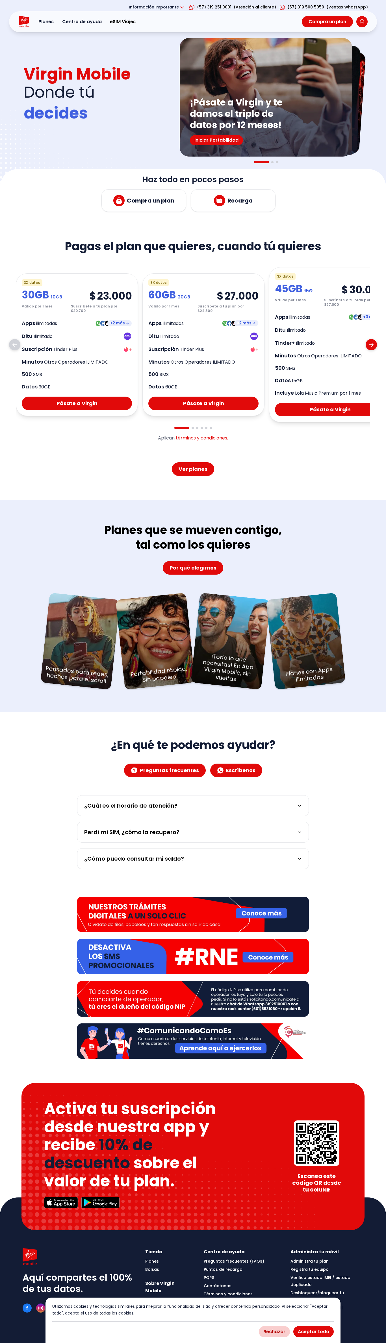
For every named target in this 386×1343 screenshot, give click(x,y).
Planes (46, 21)
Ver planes (193, 468)
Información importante (154, 7)
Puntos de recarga (223, 1269)
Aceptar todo (313, 1331)
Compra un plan (327, 21)
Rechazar (274, 1331)
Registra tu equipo (309, 1269)
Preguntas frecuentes (169, 770)
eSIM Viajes (123, 21)
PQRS (209, 1277)
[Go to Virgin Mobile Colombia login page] (362, 21)
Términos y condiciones (228, 1294)
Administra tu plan (309, 1261)
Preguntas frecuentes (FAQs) (234, 1261)
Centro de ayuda (82, 21)
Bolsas (152, 1269)
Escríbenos (240, 770)
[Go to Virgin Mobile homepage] (24, 21)
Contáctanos (217, 1286)
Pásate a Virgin (77, 403)
